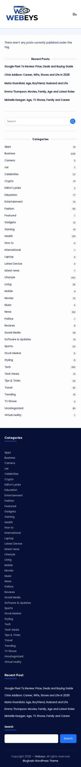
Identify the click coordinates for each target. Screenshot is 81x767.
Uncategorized (14, 408)
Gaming (10, 229)
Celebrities (11, 174)
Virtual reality (13, 415)
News (8, 312)
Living (8, 284)
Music (8, 305)
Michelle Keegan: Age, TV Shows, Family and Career (37, 100)
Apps (8, 146)
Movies (9, 298)
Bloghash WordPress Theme (40, 761)
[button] (72, 121)
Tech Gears (12, 374)
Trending (10, 394)
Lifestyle (10, 277)
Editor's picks (13, 188)
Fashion (9, 209)
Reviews (10, 325)
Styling (9, 360)
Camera (10, 160)
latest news (12, 270)
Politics (9, 319)
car (7, 167)
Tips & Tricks (12, 380)
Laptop (9, 257)
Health (9, 236)
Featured (10, 215)
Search (9, 727)
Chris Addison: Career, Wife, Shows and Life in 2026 (37, 75)
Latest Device (13, 264)
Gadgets (10, 222)
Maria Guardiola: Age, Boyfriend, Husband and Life (36, 83)
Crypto (9, 181)
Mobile (9, 291)
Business (10, 153)
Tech (8, 367)
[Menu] (74, 14)
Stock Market (13, 353)
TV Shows (11, 401)
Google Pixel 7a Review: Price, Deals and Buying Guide (39, 66)
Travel (8, 387)
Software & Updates (18, 339)
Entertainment (14, 202)
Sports (9, 346)
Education (11, 195)
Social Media (13, 332)
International (13, 250)
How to (9, 243)
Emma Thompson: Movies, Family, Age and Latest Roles (40, 91)
